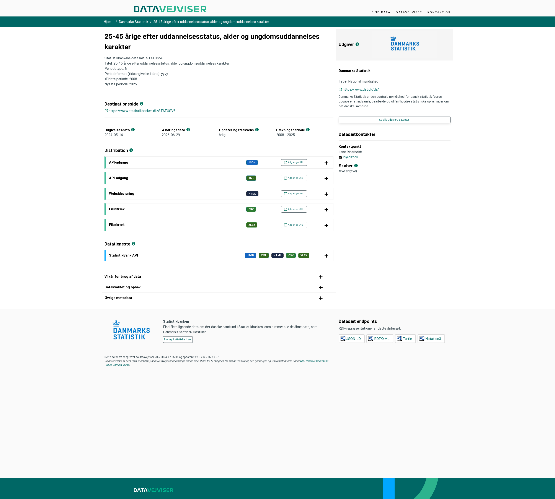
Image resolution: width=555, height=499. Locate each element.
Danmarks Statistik (133, 22)
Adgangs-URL (295, 162)
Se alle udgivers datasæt (394, 119)
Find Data (381, 12)
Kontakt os (439, 12)
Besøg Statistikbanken (177, 339)
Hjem (107, 22)
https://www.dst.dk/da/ (361, 89)
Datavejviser (409, 12)
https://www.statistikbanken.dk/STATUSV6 (142, 111)
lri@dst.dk (350, 157)
